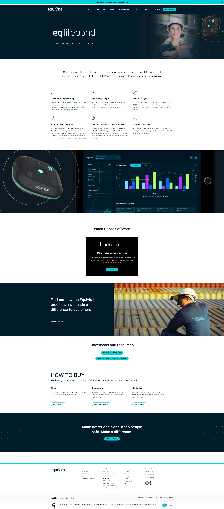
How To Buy (148, 9)
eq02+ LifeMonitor (108, 483)
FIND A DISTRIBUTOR (101, 404)
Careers (126, 478)
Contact (126, 471)
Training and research (88, 478)
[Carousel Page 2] (109, 209)
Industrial (85, 473)
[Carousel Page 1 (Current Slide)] (107, 209)
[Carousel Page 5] (117, 209)
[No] (171, 505)
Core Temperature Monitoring (111, 488)
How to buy (127, 473)
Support (158, 9)
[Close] (222, 2)
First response (86, 471)
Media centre (149, 471)
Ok (164, 505)
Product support (128, 481)
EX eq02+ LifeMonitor (109, 485)
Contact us (139, 404)
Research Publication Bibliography (112, 358)
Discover (112, 269)
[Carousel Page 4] (114, 209)
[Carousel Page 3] (112, 209)
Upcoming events (150, 477)
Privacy (151, 497)
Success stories (149, 474)
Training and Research (109, 473)
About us (126, 476)
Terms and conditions (143, 497)
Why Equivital (124, 9)
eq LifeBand (106, 480)
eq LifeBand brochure (112, 353)
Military (84, 476)
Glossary (126, 483)
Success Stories (57, 322)
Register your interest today (144, 76)
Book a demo (58, 404)
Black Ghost (106, 471)
